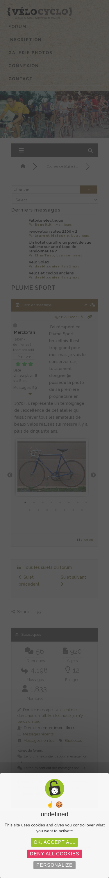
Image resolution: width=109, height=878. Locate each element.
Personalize (54, 865)
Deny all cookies (54, 853)
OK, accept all (54, 842)
